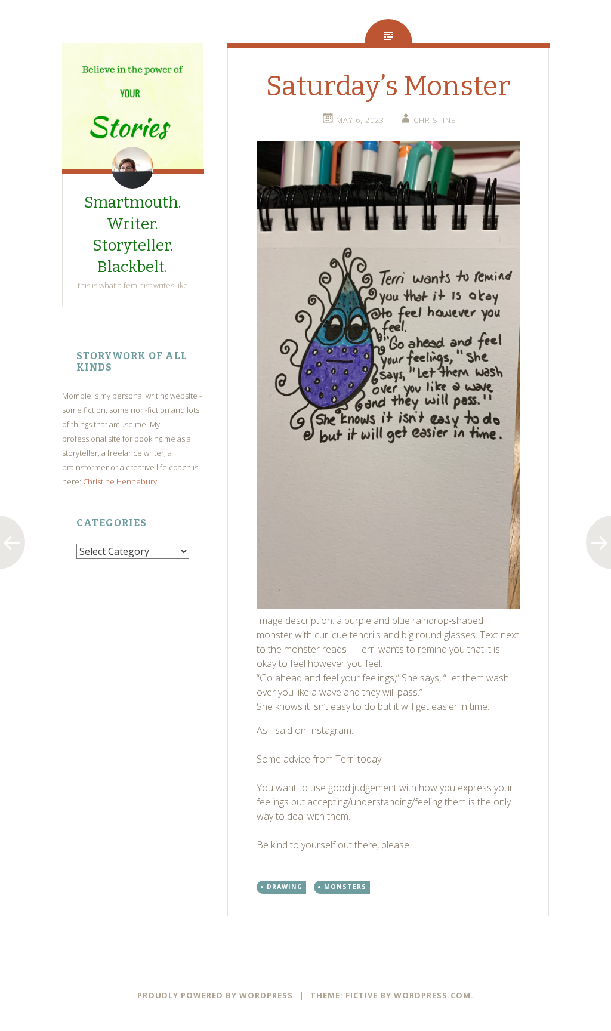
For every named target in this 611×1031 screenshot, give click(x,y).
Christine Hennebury (120, 481)
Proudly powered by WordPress (215, 995)
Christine (434, 120)
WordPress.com (432, 995)
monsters (345, 886)
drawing (285, 886)
